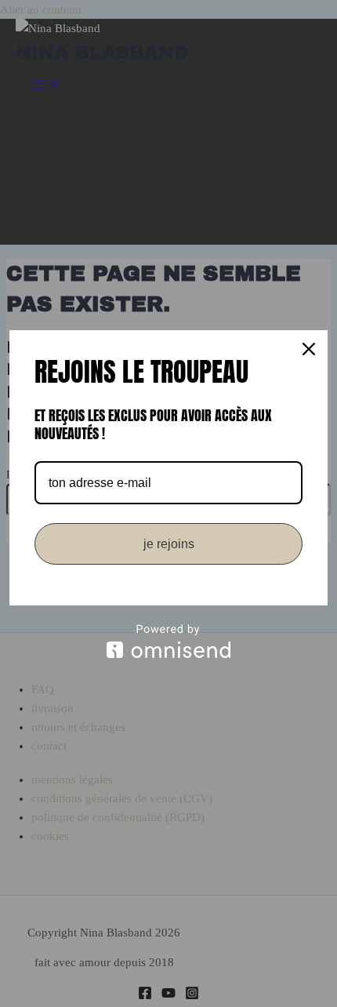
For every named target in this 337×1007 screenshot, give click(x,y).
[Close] (309, 349)
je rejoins (168, 544)
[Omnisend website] (168, 641)
